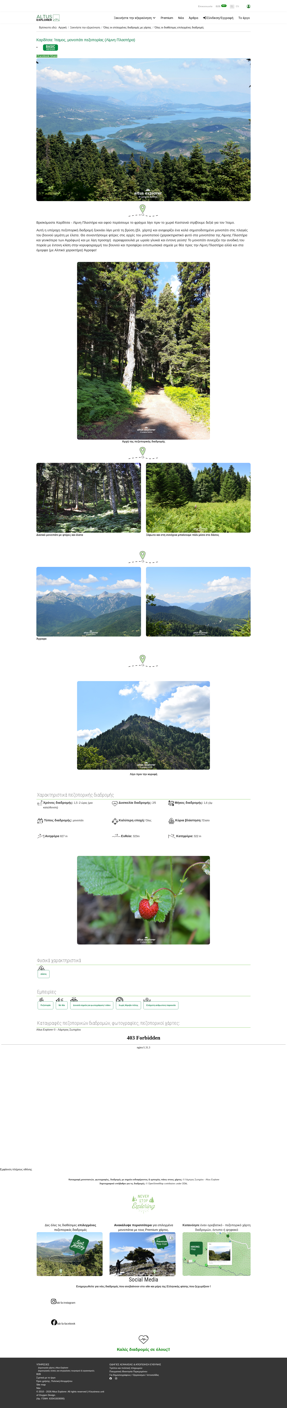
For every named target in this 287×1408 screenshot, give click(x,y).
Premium (167, 18)
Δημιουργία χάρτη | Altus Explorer (53, 1368)
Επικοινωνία (205, 6)
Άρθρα (193, 18)
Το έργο (244, 18)
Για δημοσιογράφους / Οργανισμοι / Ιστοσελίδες (134, 1375)
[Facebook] (110, 1378)
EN (237, 6)
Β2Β (38, 1374)
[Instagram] (116, 1378)
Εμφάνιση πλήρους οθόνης (16, 1169)
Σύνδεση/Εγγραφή (219, 18)
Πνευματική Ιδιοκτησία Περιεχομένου (128, 1371)
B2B (221, 6)
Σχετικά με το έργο (45, 1377)
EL (232, 6)
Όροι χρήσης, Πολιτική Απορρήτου (54, 1381)
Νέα (181, 18)
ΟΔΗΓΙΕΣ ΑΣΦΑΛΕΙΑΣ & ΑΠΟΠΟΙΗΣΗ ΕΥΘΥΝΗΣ (135, 1364)
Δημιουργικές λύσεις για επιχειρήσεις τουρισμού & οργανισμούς (66, 1371)
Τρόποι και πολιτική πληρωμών (125, 1368)
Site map (41, 1384)
